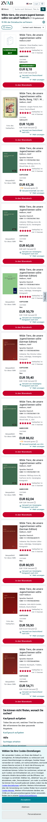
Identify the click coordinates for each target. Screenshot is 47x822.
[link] (43, 22)
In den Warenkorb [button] (23, 85)
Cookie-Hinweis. (8, 790)
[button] (37, 79)
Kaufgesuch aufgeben (13, 732)
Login (36, 4)
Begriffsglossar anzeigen (14, 745)
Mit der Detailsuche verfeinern (18, 22)
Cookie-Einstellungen (10, 785)
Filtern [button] (8, 27)
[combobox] (26, 9)
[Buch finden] (43, 9)
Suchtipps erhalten (11, 741)
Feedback (45, 297)
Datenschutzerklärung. (28, 795)
